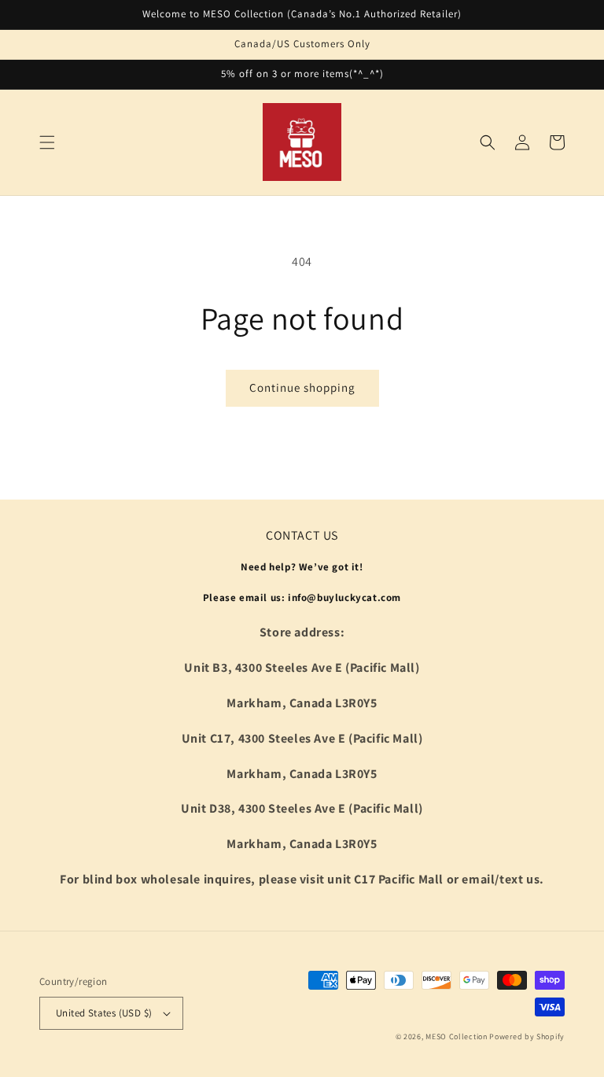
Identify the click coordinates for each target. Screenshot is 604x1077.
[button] (47, 142)
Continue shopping (302, 387)
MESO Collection (456, 1036)
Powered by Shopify (527, 1036)
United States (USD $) (104, 1013)
